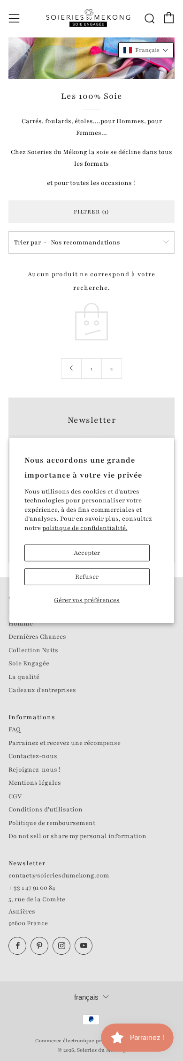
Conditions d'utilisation (45, 809)
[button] (146, 50)
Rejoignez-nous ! (34, 770)
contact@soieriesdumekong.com (58, 875)
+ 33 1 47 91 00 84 (31, 888)
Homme (20, 623)
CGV (15, 796)
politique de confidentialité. (85, 528)
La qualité (23, 677)
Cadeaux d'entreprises (42, 690)
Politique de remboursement (51, 823)
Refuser (87, 577)
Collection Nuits (33, 650)
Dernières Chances (37, 637)
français (86, 997)
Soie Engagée (28, 663)
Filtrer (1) (91, 211)
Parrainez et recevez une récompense (64, 743)
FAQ (14, 729)
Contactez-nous (32, 756)
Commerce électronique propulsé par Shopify (91, 1040)
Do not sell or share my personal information (77, 836)
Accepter (87, 553)
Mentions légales (34, 783)
